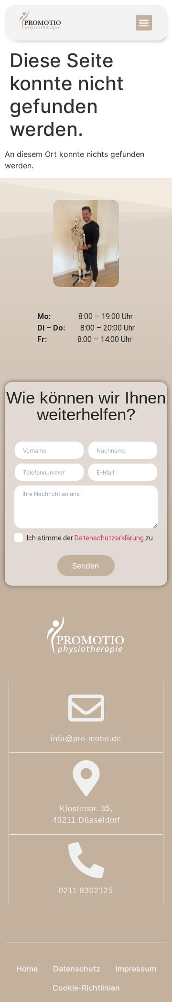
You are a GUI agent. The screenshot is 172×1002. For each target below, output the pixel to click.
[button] (144, 23)
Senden (85, 565)
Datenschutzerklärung (109, 538)
